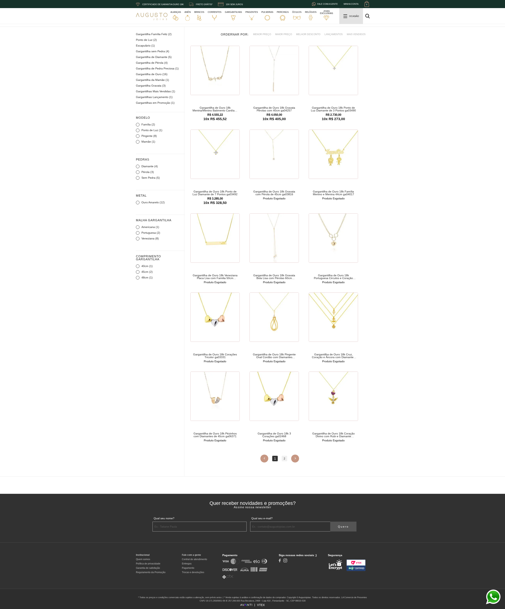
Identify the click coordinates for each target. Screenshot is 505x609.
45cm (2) (147, 271)
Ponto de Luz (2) (146, 39)
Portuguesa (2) (150, 232)
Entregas (187, 563)
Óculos (296, 12)
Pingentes (251, 12)
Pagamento (188, 568)
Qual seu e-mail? (262, 518)
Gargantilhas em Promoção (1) (155, 102)
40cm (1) (147, 266)
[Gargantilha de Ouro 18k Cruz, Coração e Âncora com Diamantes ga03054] (333, 317)
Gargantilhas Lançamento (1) (154, 97)
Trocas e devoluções (193, 572)
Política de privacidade (148, 563)
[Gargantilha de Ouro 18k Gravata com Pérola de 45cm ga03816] (274, 154)
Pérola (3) (147, 172)
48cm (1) (147, 277)
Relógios (310, 12)
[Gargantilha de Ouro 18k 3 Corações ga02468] (274, 396)
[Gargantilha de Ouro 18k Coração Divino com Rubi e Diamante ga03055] (333, 396)
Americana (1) (150, 227)
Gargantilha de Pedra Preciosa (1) (157, 68)
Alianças (175, 12)
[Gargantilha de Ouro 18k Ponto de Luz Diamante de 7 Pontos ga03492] (215, 154)
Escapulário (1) (145, 45)
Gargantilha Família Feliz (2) (154, 34)
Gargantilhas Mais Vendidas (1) (155, 91)
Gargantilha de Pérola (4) (152, 62)
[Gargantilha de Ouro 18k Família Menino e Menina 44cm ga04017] (333, 154)
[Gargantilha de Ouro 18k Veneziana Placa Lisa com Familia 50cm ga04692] (215, 238)
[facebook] (280, 560)
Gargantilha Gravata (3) (151, 85)
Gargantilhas (233, 12)
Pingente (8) (149, 135)
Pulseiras (267, 12)
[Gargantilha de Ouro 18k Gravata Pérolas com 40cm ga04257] (274, 70)
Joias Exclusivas (326, 12)
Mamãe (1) (148, 141)
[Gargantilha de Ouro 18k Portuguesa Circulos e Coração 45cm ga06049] (333, 238)
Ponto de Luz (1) (151, 130)
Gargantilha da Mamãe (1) (152, 79)
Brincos (199, 12)
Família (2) (148, 124)
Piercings (283, 12)
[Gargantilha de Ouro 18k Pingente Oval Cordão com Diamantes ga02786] (274, 317)
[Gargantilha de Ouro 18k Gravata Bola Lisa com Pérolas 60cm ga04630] (274, 238)
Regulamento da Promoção (151, 572)
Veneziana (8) (150, 238)
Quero (343, 526)
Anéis (187, 12)
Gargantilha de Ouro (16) (151, 74)
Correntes (214, 12)
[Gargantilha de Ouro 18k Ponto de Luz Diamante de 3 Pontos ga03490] (333, 70)
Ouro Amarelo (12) (153, 202)
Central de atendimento (194, 559)
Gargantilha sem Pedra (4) (152, 51)
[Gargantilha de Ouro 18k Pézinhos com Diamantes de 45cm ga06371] (215, 396)
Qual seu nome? (164, 518)
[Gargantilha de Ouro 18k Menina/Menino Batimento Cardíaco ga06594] (215, 70)
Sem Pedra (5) (150, 177)
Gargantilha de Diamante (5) (154, 57)
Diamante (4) (149, 166)
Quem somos (143, 559)
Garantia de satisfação (148, 568)
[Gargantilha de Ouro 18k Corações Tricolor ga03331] (215, 317)
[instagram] (285, 560)
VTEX (261, 605)
